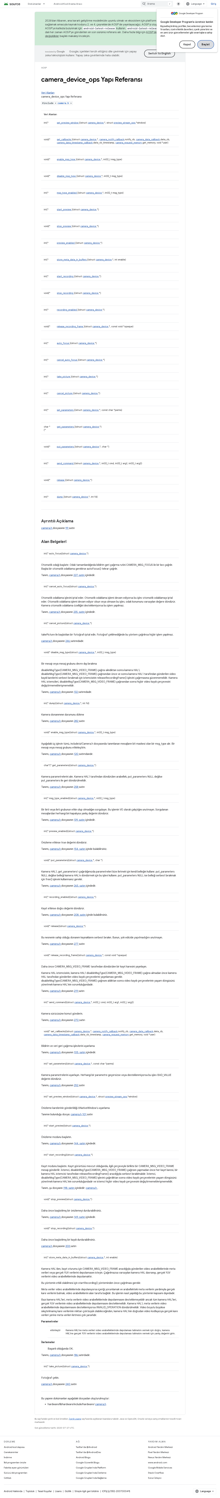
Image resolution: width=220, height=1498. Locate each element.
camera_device (96, 122)
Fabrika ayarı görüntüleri (16, 1467)
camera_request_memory (129, 142)
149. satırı (80, 1217)
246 (68, 641)
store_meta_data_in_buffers (72, 259)
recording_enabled (67, 309)
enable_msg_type (66, 159)
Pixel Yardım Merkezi (158, 1452)
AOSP (44, 67)
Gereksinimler (11, 1452)
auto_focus (63, 343)
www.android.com (157, 1462)
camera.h (64, 103)
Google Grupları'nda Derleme (91, 1472)
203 (68, 1246)
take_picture (64, 376)
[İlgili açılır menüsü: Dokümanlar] (45, 4)
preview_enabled (66, 242)
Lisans (58, 1491)
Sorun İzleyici (154, 1477)
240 (68, 1384)
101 (84, 1114)
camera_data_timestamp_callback (75, 142)
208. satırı (80, 915)
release (61, 480)
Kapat (187, 44)
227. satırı (79, 575)
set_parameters (65, 410)
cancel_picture (65, 393)
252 (76, 1085)
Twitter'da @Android (86, 1447)
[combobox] (157, 4)
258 (76, 787)
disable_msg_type (66, 176)
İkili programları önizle (15, 1462)
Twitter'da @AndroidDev (88, 1452)
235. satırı (79, 612)
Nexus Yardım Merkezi (159, 1457)
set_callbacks (64, 139)
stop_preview (64, 226)
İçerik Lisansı (75, 1419)
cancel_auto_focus (67, 359)
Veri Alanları (47, 92)
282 (76, 721)
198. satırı (69, 1188)
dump (60, 496)
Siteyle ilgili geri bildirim (87, 1491)
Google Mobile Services (160, 1467)
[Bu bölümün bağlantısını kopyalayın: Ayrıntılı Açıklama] (77, 521)
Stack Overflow (156, 1472)
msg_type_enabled (67, 192)
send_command (65, 463)
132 (76, 692)
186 (76, 1355)
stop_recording (65, 293)
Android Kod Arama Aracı (68, 3)
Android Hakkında (13, 1491)
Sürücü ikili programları (15, 1472)
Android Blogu (83, 1457)
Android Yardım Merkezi (160, 1447)
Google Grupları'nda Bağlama (91, 1477)
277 (76, 944)
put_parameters (65, 446)
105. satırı (80, 1052)
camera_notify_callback (112, 139)
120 (76, 754)
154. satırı (80, 849)
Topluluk (30, 1491)
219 (76, 991)
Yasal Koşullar (45, 1491)
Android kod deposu (14, 1447)
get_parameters (65, 426)
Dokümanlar (34, 3)
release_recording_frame (70, 326)
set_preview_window (68, 122)
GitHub (7, 1477)
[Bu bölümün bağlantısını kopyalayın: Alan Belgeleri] (70, 542)
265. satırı (80, 885)
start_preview (64, 209)
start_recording (65, 276)
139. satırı (79, 820)
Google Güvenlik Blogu (87, 1462)
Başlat (206, 44)
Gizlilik (68, 1491)
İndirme (8, 1457)
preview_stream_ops (125, 122)
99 (67, 528)
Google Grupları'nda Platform (91, 1467)
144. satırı (80, 1143)
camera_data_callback (148, 139)
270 (76, 1020)
